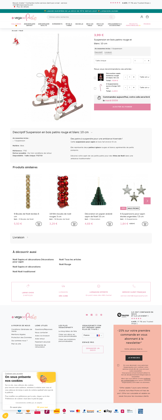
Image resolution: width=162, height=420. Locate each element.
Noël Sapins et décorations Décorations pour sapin (33, 261)
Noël (21, 30)
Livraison (108, 52)
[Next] (147, 200)
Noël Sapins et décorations (26, 267)
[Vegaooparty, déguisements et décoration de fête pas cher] (24, 16)
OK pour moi (42, 407)
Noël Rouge (65, 264)
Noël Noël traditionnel (24, 272)
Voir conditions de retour (41, 153)
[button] (5, 416)
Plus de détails (23, 7)
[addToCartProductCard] (39, 224)
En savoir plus (15, 407)
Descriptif (99, 52)
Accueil (14, 30)
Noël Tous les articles (70, 260)
